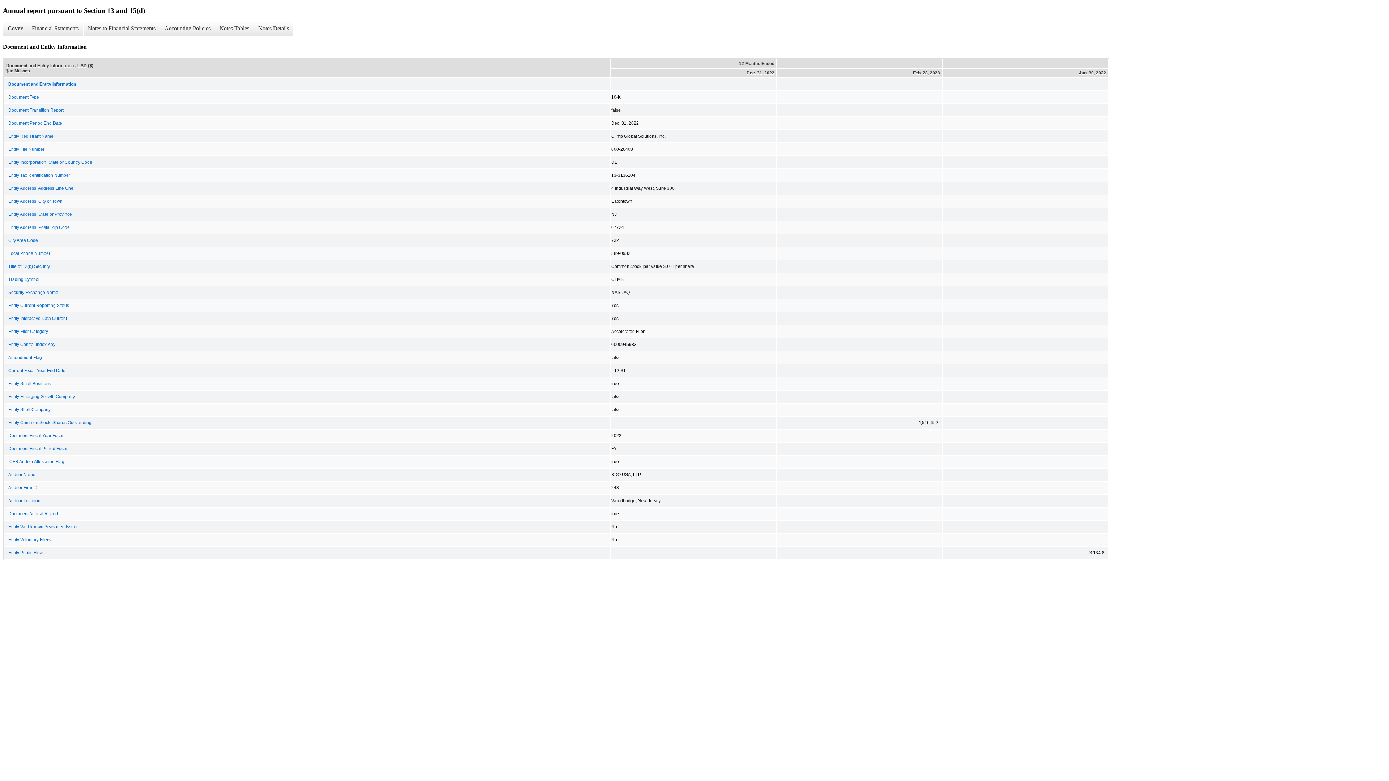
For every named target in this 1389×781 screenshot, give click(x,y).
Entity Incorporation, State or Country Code (50, 162)
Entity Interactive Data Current (37, 318)
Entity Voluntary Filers (29, 540)
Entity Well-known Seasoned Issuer (43, 527)
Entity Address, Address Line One (40, 188)
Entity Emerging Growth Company (41, 396)
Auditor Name (21, 475)
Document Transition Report (36, 110)
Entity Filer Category (28, 331)
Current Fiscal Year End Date (36, 370)
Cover (15, 28)
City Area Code (23, 240)
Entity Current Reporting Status (38, 305)
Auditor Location (24, 501)
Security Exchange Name (33, 292)
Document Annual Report (33, 514)
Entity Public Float (25, 553)
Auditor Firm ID (23, 488)
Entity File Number (26, 149)
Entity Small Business (29, 383)
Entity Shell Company (29, 409)
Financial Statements (55, 28)
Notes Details (273, 28)
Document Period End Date (35, 123)
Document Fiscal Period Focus (38, 449)
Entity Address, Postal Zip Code (39, 227)
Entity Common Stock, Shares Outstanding (50, 423)
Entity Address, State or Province (40, 214)
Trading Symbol (23, 279)
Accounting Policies (188, 28)
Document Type (23, 97)
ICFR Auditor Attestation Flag (36, 462)
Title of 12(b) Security (29, 266)
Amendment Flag (25, 357)
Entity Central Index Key (31, 344)
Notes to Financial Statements (122, 28)
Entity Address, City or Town (35, 201)
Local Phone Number (29, 253)
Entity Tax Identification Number (39, 175)
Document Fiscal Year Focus (36, 436)
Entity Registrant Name (31, 136)
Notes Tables (234, 28)
